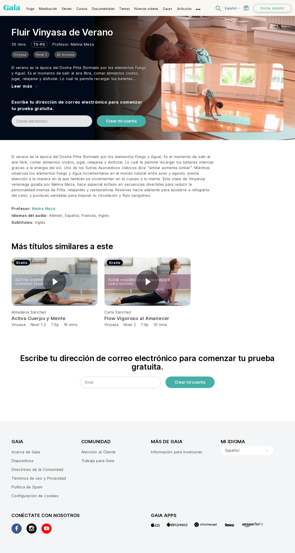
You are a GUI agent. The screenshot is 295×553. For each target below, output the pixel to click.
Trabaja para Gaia (97, 460)
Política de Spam (27, 487)
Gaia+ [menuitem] (168, 9)
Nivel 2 (130, 324)
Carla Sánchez (117, 312)
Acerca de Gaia (26, 452)
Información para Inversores (176, 452)
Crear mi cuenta (121, 121)
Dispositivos (23, 460)
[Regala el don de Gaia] (246, 7)
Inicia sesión (272, 8)
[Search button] (218, 8)
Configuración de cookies (35, 495)
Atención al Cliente (98, 452)
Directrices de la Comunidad (37, 469)
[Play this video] (54, 281)
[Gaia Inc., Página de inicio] (11, 7)
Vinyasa (19, 324)
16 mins (71, 324)
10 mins (160, 324)
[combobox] (247, 450)
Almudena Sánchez (29, 312)
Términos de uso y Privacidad (39, 478)
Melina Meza (82, 44)
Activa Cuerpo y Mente (39, 318)
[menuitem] (30, 7)
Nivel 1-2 (38, 324)
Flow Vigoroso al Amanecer (136, 318)
